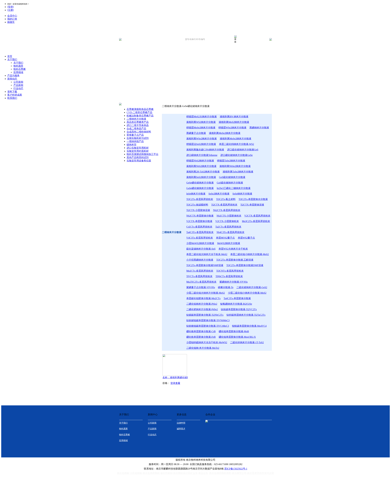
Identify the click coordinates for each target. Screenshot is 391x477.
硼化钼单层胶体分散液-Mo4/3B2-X (237, 337)
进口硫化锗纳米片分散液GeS (242, 149)
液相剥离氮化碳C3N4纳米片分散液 (205, 149)
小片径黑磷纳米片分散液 (199, 259)
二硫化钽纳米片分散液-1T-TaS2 (247, 342)
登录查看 (175, 383)
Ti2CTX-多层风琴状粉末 (224, 204)
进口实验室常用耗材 (138, 147)
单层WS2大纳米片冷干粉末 (233, 248)
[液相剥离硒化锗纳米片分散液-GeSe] (175, 374)
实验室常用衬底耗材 (138, 151)
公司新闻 (18, 82)
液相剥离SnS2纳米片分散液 (201, 177)
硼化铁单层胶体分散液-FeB (201, 337)
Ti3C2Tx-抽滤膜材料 (197, 204)
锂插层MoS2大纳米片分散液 (201, 116)
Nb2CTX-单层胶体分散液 (200, 215)
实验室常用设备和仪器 (139, 160)
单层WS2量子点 (246, 237)
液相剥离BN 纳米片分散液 (234, 116)
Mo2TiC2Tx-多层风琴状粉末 (201, 282)
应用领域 (18, 72)
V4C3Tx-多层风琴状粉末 (199, 237)
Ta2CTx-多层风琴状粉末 (228, 226)
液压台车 (203, 473)
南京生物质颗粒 (151, 473)
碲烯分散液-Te (225, 287)
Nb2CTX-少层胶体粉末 (229, 215)
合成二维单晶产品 (136, 128)
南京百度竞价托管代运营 (260, 473)
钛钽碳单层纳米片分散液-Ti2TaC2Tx (246, 315)
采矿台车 (193, 473)
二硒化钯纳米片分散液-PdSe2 (202, 309)
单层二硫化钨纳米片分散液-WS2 (236, 144)
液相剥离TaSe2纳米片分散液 (238, 171)
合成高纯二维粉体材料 (139, 131)
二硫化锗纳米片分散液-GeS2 (251, 287)
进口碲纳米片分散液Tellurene (201, 155)
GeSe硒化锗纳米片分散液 (200, 182)
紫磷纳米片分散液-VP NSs (233, 282)
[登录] (10, 7)
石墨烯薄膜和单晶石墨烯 (140, 109)
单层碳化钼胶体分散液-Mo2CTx (203, 298)
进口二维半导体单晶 (138, 125)
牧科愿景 (18, 66)
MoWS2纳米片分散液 (228, 243)
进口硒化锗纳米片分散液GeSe (236, 155)
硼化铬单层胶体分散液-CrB (201, 331)
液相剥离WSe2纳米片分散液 (201, 138)
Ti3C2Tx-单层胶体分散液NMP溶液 (204, 265)
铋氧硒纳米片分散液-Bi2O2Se (236, 304)
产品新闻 (18, 85)
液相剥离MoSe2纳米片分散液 (224, 133)
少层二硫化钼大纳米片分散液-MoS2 (205, 293)
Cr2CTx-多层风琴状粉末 (199, 226)
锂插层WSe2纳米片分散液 (232, 127)
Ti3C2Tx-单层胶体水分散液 (253, 199)
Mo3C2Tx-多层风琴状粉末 (256, 221)
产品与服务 (13, 75)
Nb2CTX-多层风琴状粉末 (226, 210)
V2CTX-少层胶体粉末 (227, 221)
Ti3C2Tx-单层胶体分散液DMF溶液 (244, 265)
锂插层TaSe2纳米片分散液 (231, 160)
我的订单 (12, 19)
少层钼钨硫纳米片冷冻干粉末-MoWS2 (206, 342)
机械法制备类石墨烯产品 (140, 115)
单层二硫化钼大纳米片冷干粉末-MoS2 (206, 254)
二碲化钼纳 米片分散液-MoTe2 (202, 348)
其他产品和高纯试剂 (138, 157)
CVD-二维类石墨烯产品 (139, 112)
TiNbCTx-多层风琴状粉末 (229, 276)
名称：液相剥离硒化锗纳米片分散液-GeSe (181, 377)
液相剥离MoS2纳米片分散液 (234, 122)
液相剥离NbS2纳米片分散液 (201, 166)
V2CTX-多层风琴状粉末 (257, 215)
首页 (9, 56)
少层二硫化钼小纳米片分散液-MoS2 (247, 293)
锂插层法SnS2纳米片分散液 (201, 144)
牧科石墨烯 (19, 69)
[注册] (10, 10)
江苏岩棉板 (136, 473)
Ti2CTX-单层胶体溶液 (252, 204)
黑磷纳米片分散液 (259, 127)
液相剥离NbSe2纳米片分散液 (235, 166)
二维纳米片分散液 (136, 119)
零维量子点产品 (135, 135)
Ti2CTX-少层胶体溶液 (198, 210)
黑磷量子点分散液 (196, 133)
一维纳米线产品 (135, 141)
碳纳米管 (131, 144)
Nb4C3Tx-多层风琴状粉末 (230, 232)
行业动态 (18, 88)
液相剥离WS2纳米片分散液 (201, 122)
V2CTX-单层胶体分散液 (199, 221)
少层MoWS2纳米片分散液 (200, 243)
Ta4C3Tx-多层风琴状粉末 (200, 232)
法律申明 (181, 423)
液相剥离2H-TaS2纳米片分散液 (203, 171)
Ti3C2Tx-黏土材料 (226, 199)
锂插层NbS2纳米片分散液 (200, 160)
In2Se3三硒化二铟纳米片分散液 (233, 188)
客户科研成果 (14, 95)
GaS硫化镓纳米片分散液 (230, 182)
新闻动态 (12, 78)
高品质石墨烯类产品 (138, 122)
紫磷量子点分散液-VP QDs (200, 287)
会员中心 (12, 15)
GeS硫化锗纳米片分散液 (232, 177)
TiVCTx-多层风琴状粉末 (199, 276)
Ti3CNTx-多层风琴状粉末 (230, 270)
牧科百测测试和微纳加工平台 (142, 154)
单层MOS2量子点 (225, 237)
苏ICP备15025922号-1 (235, 468)
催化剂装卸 (166, 473)
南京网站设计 (180, 473)
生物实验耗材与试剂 (138, 138)
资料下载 (12, 91)
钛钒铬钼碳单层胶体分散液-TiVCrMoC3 (207, 326)
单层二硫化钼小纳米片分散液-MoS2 (249, 254)
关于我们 (12, 59)
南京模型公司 (239, 473)
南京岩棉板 (123, 473)
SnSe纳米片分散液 (242, 193)
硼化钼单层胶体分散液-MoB (234, 331)
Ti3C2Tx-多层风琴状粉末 (199, 199)
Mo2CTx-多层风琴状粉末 (199, 270)
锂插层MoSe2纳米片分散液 (200, 127)
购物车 (11, 22)
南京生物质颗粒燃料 (220, 473)
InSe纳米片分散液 (195, 193)
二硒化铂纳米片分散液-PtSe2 (201, 304)
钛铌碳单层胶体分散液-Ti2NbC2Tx (204, 315)
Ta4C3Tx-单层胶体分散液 (237, 298)
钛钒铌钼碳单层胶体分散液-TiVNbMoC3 (208, 320)
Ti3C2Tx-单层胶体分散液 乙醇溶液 (234, 259)
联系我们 (12, 98)
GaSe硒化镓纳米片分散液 (200, 188)
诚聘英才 (181, 429)
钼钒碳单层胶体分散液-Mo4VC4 (249, 326)
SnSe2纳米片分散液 (218, 193)
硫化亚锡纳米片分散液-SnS (201, 248)
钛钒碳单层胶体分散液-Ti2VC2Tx (239, 309)
